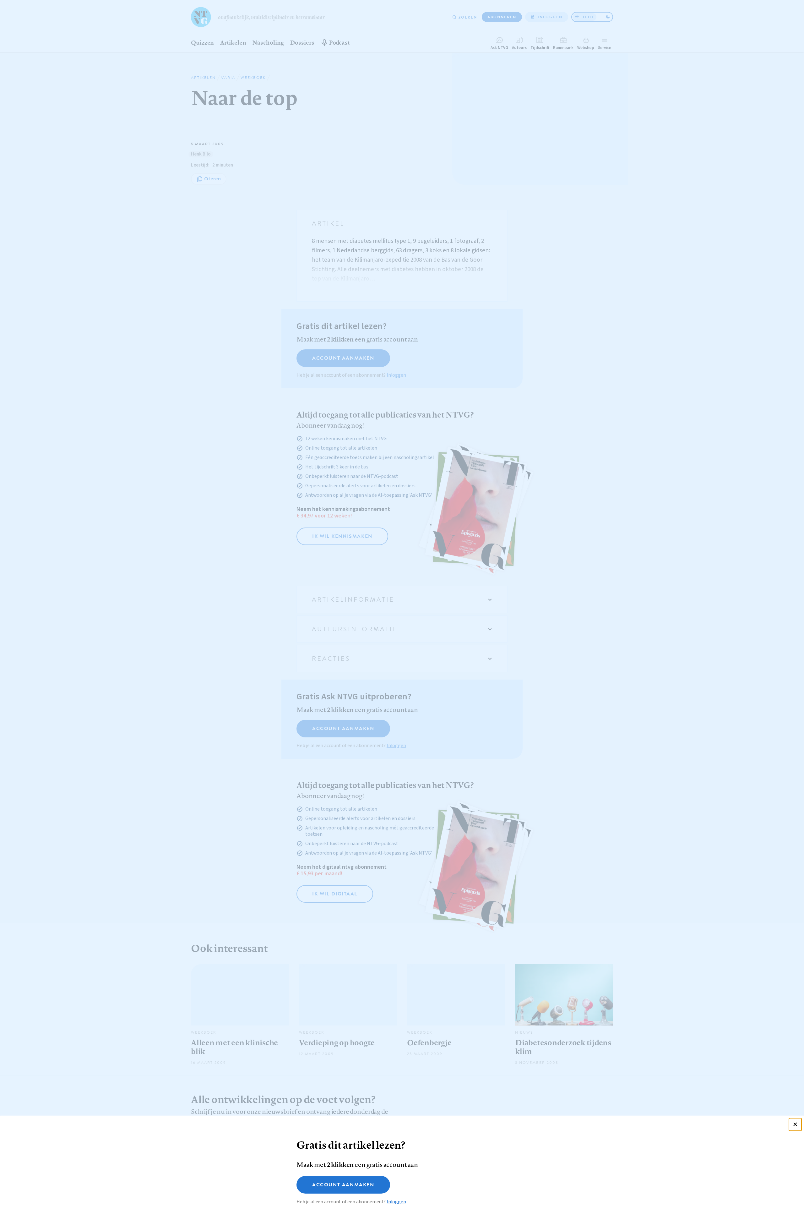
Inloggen (396, 1201)
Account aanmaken (343, 1185)
